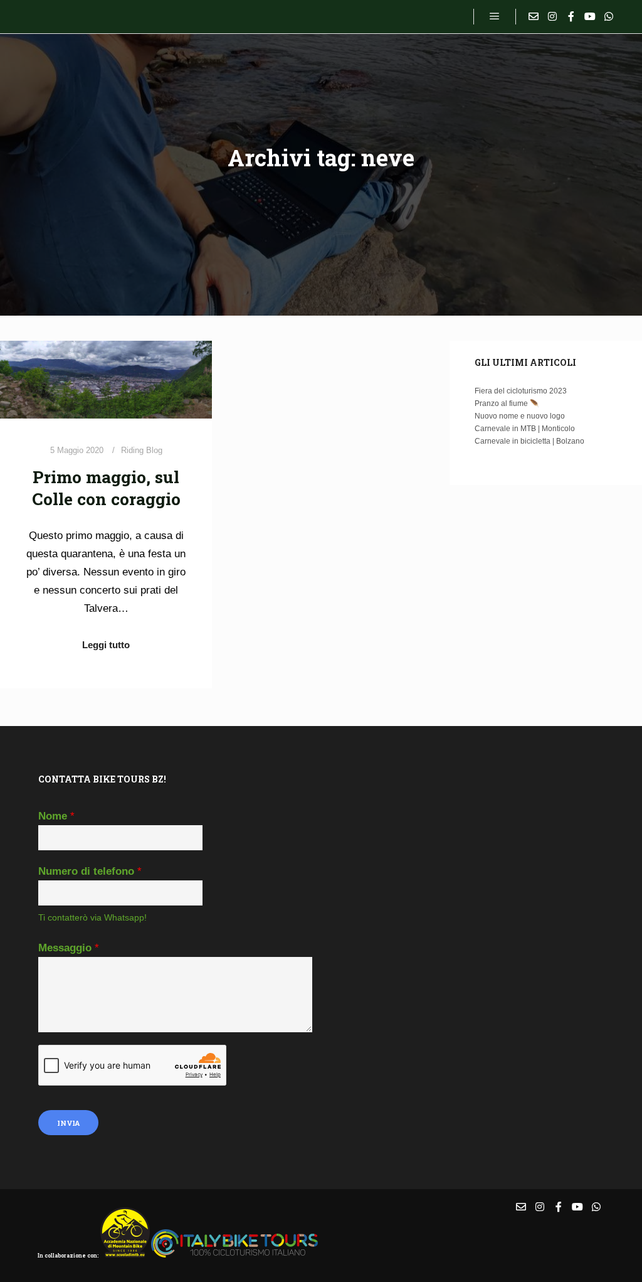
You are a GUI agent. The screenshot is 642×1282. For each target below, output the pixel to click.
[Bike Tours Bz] (87, 16)
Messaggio (68, 948)
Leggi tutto (106, 644)
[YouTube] (590, 16)
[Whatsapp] (609, 16)
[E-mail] (533, 16)
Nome (56, 816)
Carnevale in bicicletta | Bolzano (529, 441)
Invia (68, 1123)
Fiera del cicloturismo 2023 (521, 391)
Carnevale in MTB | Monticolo (525, 428)
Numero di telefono (90, 871)
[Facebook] (571, 16)
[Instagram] (552, 16)
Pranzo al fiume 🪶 (507, 403)
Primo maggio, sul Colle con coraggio (106, 488)
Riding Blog (141, 450)
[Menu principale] (494, 16)
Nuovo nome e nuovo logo (520, 416)
